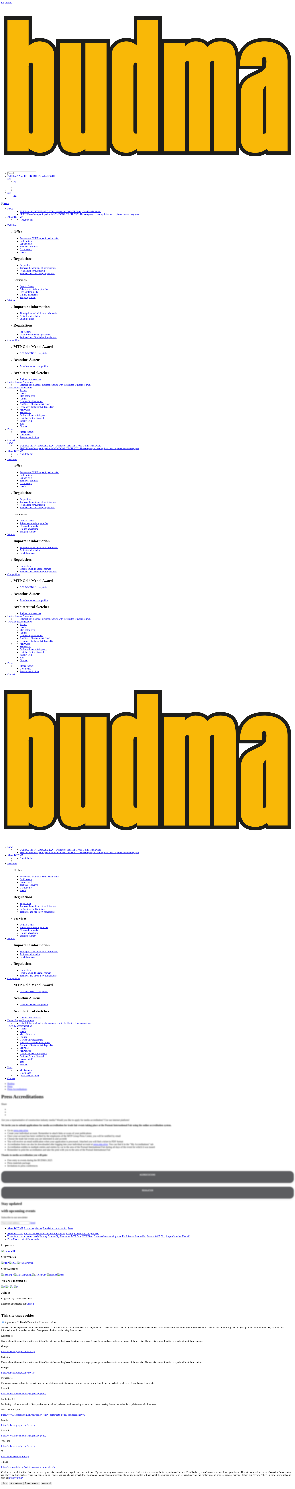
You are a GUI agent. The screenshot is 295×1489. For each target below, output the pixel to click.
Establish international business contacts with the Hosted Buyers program (55, 385)
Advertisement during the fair (34, 289)
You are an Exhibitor (55, 1233)
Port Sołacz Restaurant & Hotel (35, 404)
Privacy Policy (16, 1477)
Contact (11, 440)
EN (9, 179)
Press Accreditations (29, 437)
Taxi (22, 423)
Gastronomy (26, 249)
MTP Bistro (25, 412)
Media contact (26, 431)
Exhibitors (12, 225)
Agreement (10, 1322)
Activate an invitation (30, 316)
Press (9, 429)
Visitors (11, 300)
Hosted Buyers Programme (20, 382)
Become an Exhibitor (34, 1233)
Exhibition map (27, 318)
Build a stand (26, 241)
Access (23, 390)
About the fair (26, 219)
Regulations (25, 265)
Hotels (23, 252)
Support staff (26, 244)
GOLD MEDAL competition (34, 353)
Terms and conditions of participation (38, 268)
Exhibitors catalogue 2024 (86, 1233)
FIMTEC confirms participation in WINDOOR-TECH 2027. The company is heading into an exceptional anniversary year (79, 214)
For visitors (25, 332)
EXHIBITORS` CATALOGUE (39, 176)
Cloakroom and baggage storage (35, 334)
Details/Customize (29, 1322)
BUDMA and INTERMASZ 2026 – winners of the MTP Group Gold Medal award (60, 211)
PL (15, 181)
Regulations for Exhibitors (32, 270)
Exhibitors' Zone (15, 176)
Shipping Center (27, 297)
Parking (23, 398)
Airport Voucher (174, 1236)
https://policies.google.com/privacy (18, 1351)
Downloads (25, 434)
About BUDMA (15, 217)
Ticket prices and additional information (39, 313)
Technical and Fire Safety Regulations (38, 337)
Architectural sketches (30, 379)
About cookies (49, 1322)
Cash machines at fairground (33, 415)
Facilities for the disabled (32, 418)
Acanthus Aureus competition (34, 366)
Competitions (13, 340)
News (10, 208)
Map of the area (27, 396)
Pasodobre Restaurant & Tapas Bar (37, 407)
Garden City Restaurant (31, 401)
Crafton (30, 1303)
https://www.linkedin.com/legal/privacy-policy (23, 1393)
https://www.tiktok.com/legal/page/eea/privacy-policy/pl (28, 1467)
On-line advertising (29, 294)
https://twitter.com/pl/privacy (15, 1456)
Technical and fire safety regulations (37, 273)
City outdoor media (29, 292)
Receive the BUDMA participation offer (39, 238)
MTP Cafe (25, 409)
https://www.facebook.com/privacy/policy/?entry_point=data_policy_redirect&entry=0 (43, 1414)
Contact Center (27, 286)
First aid (24, 426)
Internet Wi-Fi (26, 420)
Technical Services (29, 246)
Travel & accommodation (19, 387)
